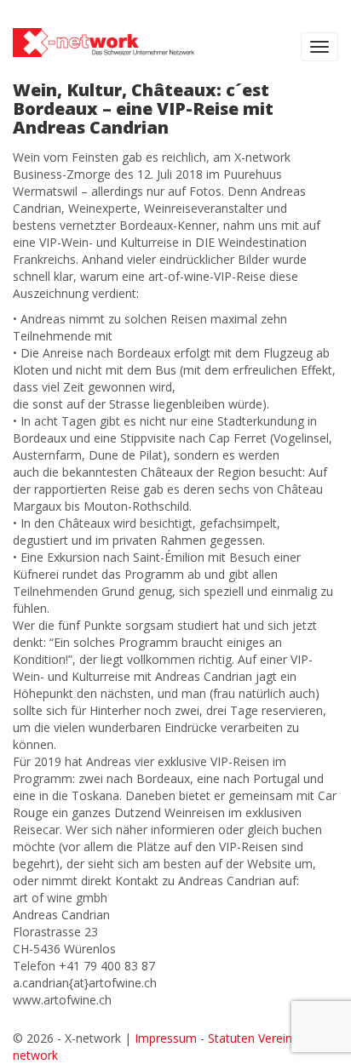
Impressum (166, 1038)
